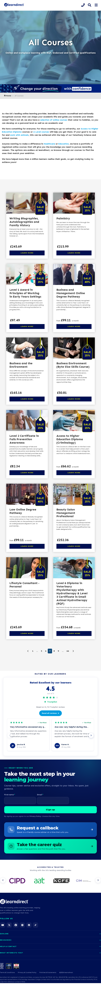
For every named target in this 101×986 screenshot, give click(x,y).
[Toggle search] (89, 5)
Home (8, 96)
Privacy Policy (35, 816)
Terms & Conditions (7, 972)
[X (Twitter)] (9, 925)
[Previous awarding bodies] (3, 880)
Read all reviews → (50, 713)
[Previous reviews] (9, 735)
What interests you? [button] (11, 953)
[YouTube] (2, 925)
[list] (50, 881)
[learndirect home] (14, 901)
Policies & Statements (47, 972)
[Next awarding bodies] (98, 880)
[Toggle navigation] (96, 5)
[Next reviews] (91, 735)
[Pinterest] (29, 925)
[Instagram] (22, 925)
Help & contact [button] (8, 946)
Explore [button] (4, 934)
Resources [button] (5, 940)
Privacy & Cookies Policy (27, 972)
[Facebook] (15, 925)
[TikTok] (35, 925)
